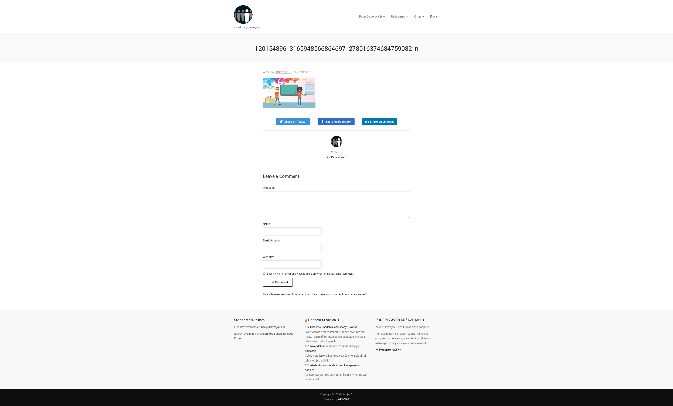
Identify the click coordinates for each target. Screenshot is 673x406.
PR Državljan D (283, 72)
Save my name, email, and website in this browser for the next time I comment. (310, 273)
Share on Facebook (338, 121)
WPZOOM (343, 399)
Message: (269, 187)
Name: (267, 224)
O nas (417, 16)
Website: (268, 257)
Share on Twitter (295, 121)
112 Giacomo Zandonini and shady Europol (331, 327)
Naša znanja (398, 16)
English (434, 16)
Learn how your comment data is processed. (339, 294)
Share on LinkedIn (382, 121)
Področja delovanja (370, 16)
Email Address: (272, 240)
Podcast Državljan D (323, 320)
